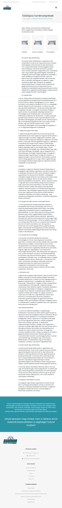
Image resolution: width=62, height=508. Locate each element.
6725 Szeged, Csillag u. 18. (32, 453)
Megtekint (25, 48)
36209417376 (31, 456)
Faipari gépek (27, 18)
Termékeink (31, 476)
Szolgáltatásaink (31, 470)
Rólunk (31, 473)
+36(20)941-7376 (53, 2)
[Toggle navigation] (56, 7)
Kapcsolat (31, 479)
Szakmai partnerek (31, 468)
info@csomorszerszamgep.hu (11, 2)
